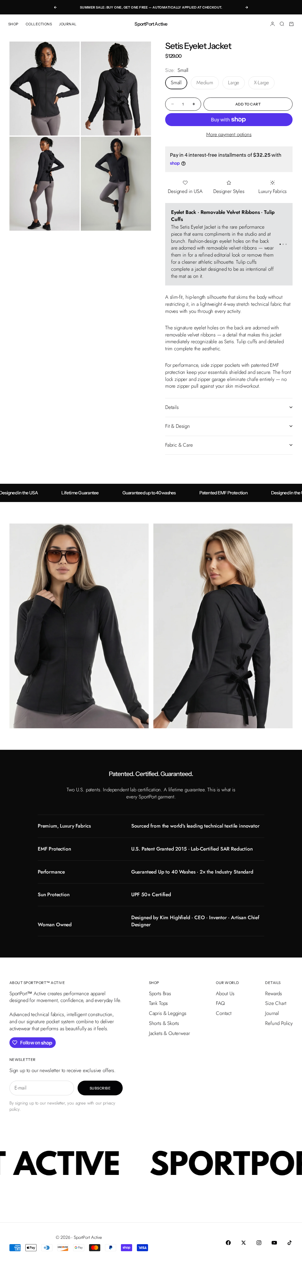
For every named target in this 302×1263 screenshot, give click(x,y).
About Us (225, 993)
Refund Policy (279, 1023)
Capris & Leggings (167, 1013)
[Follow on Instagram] (259, 1243)
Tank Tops (158, 1003)
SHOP (13, 24)
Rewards (273, 993)
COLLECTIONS (39, 24)
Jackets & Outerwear (169, 1033)
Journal (272, 1013)
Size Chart (275, 1003)
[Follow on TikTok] (290, 1243)
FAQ (220, 1003)
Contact (224, 1013)
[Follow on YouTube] (274, 1243)
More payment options (229, 134)
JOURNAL (67, 24)
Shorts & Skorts (164, 1023)
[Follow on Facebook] (228, 1243)
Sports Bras (160, 993)
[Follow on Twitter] (244, 1243)
